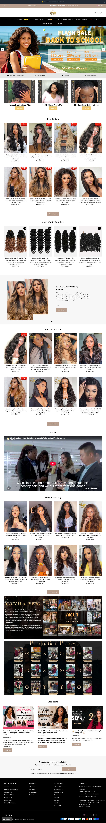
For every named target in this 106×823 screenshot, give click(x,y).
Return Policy (8, 792)
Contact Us (32, 795)
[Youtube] (9, 6)
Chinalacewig (18, 819)
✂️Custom (93, 19)
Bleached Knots (58, 792)
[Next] (76, 5)
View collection (53, 214)
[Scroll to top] (102, 818)
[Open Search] (95, 12)
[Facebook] (3, 6)
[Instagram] (5, 6)
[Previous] (30, 5)
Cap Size (56, 800)
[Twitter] (7, 6)
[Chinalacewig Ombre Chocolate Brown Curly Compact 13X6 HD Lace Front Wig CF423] (65, 182)
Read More (8, 750)
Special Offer (47, 24)
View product (61, 310)
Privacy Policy (8, 797)
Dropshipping (33, 792)
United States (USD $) (91, 815)
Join (69, 769)
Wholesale (32, 787)
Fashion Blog (57, 805)
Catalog (59, 24)
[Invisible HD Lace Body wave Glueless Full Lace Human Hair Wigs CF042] (65, 516)
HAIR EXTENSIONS (81, 19)
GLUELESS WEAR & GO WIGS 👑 (42, 19)
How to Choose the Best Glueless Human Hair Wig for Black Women (53, 732)
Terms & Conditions (9, 803)
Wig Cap (56, 797)
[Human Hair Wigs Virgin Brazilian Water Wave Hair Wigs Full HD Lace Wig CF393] (40, 516)
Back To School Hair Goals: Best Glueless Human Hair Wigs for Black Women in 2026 (18, 732)
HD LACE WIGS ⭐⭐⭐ (22, 19)
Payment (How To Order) (11, 789)
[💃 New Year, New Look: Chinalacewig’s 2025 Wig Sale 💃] (87, 717)
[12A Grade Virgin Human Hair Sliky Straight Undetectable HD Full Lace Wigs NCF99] (90, 560)
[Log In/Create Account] (97, 12)
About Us (6, 787)
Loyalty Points (8, 800)
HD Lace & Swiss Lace (60, 787)
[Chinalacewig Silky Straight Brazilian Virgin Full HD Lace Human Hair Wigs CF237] (15, 516)
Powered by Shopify (28, 819)
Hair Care (56, 803)
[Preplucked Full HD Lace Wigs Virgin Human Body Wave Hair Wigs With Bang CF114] (65, 560)
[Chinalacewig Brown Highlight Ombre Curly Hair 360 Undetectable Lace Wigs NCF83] (65, 348)
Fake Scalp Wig (58, 789)
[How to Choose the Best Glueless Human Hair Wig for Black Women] (53, 717)
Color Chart (57, 795)
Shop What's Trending (53, 222)
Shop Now (20, 108)
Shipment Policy (8, 795)
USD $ (100, 5)
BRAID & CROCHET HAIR (64, 19)
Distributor (32, 789)
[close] (104, 2)
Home (9, 19)
